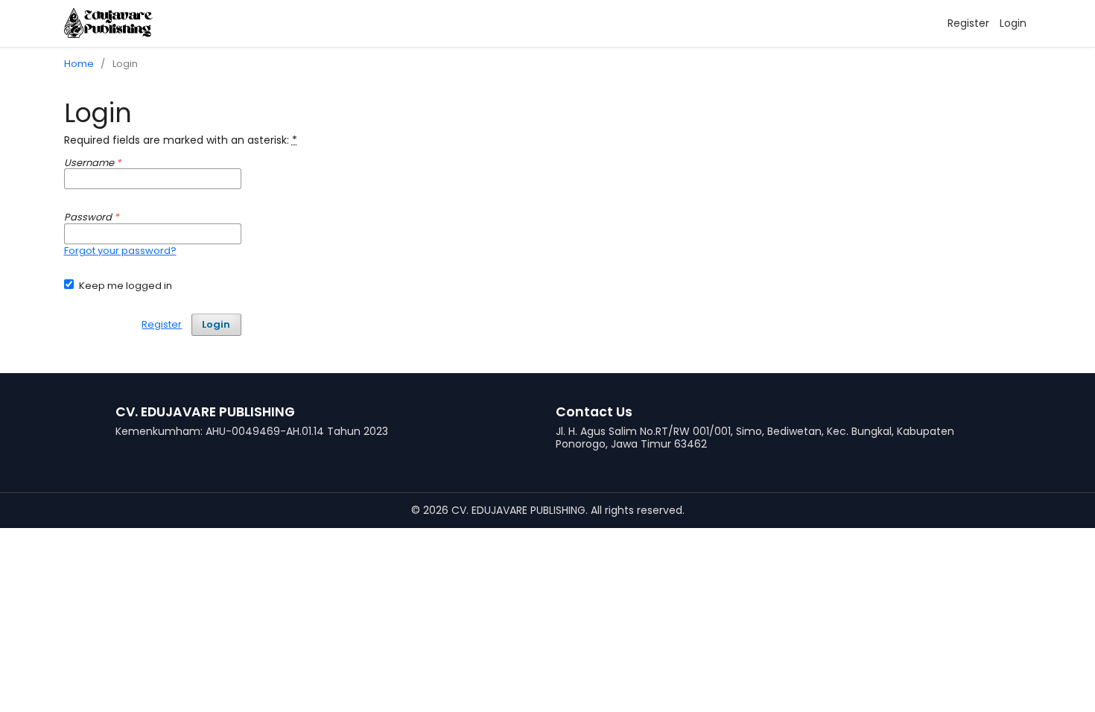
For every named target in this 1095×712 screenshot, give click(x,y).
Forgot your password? (120, 251)
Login (1013, 23)
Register (968, 23)
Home (79, 64)
